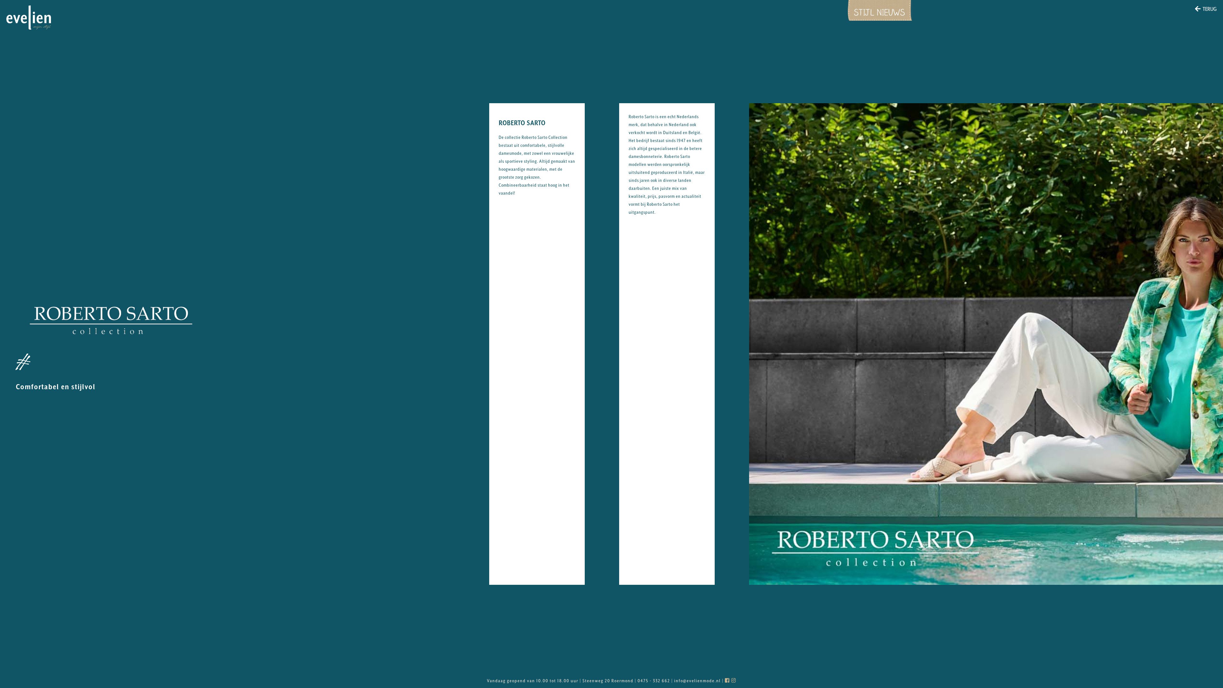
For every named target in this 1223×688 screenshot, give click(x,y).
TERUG (1210, 9)
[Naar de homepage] (28, 17)
